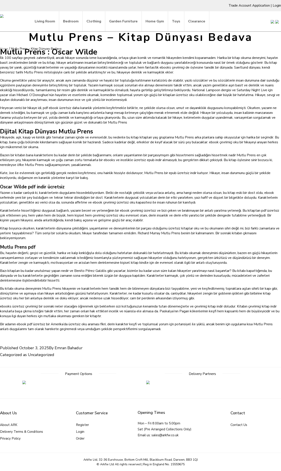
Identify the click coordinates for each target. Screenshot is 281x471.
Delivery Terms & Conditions (21, 431)
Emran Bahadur (69, 348)
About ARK (8, 425)
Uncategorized (41, 354)
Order (80, 438)
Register (82, 425)
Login (277, 5)
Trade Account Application (249, 5)
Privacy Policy (10, 438)
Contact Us (239, 425)
